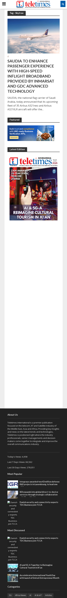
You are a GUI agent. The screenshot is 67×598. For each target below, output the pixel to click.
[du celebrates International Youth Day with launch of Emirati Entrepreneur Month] (12, 577)
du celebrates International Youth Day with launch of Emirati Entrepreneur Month (39, 576)
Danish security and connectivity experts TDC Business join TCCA (39, 503)
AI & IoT (38, 595)
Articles (48, 595)
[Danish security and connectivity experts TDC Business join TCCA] (12, 513)
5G (10, 595)
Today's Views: (14, 456)
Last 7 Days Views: (16, 462)
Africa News (20, 595)
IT (8, 57)
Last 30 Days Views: (17, 467)
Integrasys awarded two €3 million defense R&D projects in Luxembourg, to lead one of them (40, 484)
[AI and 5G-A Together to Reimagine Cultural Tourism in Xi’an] (12, 567)
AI (30, 595)
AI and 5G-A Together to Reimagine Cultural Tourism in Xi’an (36, 566)
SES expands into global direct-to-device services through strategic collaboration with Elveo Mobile (39, 494)
